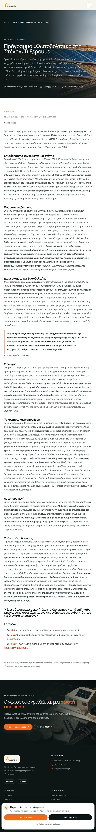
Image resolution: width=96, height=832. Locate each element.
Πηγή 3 (24, 648)
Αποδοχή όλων (26, 817)
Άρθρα (6, 22)
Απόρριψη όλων (70, 817)
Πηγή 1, (8, 648)
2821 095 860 (46, 727)
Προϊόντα (8, 799)
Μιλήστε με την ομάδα (16, 727)
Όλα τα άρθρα (10, 123)
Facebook (9, 781)
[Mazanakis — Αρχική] (10, 5)
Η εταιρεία (8, 795)
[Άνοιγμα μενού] (89, 5)
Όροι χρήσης (56, 799)
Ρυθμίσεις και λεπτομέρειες (49, 824)
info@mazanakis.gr (62, 769)
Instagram (22, 781)
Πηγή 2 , (16, 648)
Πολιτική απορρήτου (59, 795)
